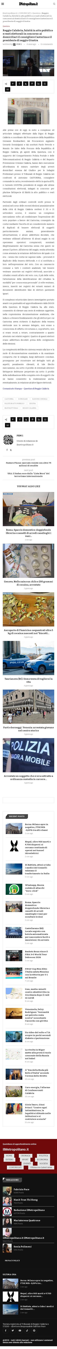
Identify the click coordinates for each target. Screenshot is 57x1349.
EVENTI (27, 1163)
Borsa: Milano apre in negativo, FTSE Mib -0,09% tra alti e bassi (36, 827)
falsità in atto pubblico (14, 403)
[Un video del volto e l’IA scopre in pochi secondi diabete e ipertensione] (14, 1036)
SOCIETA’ (44, 1163)
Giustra (32, 403)
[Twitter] (13, 1330)
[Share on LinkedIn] (38, 83)
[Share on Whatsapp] (44, 83)
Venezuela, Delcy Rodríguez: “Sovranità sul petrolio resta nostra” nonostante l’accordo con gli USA (37, 1015)
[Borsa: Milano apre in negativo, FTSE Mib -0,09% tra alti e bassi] (14, 828)
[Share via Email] (7, 89)
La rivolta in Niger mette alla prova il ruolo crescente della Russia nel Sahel (38, 1054)
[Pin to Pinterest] (32, 83)
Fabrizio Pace (21, 1189)
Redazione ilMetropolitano (29, 1210)
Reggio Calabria (29, 408)
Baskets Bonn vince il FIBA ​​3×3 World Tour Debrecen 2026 (36, 954)
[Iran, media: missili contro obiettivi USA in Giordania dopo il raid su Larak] (14, 993)
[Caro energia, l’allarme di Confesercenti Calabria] (14, 1091)
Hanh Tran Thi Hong (26, 1200)
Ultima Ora (9, 1274)
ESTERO (9, 1159)
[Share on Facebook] (19, 83)
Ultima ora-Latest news (41, 1167)
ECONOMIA (42, 1159)
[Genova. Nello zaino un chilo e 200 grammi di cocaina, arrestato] (28, 561)
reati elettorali (11, 408)
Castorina (9, 399)
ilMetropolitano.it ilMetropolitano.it (23, 1238)
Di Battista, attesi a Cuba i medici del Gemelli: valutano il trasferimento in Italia (37, 869)
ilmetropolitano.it (10, 13)
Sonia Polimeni (23, 1246)
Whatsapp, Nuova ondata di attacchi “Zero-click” (34, 888)
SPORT (25, 1159)
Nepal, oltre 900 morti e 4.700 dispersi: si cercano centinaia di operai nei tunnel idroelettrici (38, 847)
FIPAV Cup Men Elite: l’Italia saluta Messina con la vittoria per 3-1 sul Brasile (37, 973)
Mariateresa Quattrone (27, 1220)
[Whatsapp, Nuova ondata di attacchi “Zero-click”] (14, 889)
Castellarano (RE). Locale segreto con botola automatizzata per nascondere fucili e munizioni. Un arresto (37, 934)
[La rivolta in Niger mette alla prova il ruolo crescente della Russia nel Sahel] (14, 1053)
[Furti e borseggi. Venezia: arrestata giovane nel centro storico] (28, 707)
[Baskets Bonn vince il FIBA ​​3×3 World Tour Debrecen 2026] (14, 955)
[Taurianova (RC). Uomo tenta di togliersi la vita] (28, 658)
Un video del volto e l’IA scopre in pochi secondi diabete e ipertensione (38, 1035)
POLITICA (43, 1156)
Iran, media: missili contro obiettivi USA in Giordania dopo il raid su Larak (37, 993)
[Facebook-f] (6, 1330)
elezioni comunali (39, 399)
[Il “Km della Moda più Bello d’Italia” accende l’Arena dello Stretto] (14, 1074)
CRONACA (25, 1156)
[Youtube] (20, 1330)
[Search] (54, 4)
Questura (36, 13)
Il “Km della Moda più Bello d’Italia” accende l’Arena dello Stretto (37, 1073)
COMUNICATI (25, 13)
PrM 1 (20, 435)
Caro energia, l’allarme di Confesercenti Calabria (37, 1090)
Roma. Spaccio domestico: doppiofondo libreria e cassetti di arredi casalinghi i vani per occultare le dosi (37, 909)
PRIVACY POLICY (12, 1261)
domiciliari (23, 399)
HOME (9, 1156)
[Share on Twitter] (25, 83)
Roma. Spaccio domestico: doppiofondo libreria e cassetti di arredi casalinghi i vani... (28, 533)
